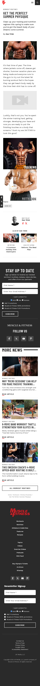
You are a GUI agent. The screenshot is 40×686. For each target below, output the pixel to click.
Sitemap (20, 570)
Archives (20, 567)
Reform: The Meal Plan (28, 248)
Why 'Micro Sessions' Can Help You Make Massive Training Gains (19, 384)
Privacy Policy (20, 645)
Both (14, 300)
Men (19, 300)
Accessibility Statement (20, 649)
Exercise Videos (20, 549)
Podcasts (20, 552)
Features (20, 531)
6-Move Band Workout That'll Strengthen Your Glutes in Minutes (19, 427)
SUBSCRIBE (10, 314)
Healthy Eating (29, 245)
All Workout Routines (20, 488)
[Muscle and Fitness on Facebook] (9, 338)
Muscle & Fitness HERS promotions (17, 306)
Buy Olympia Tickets (20, 563)
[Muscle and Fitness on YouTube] (23, 338)
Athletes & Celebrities (20, 528)
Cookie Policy (20, 647)
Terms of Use (20, 643)
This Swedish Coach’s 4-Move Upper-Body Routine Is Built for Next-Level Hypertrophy (18, 470)
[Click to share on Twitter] (1, 202)
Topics (20, 542)
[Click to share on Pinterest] (1, 206)
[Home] (4, 3)
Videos (19, 546)
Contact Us (20, 641)
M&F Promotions (11, 303)
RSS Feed (20, 556)
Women (26, 300)
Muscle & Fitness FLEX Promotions (17, 308)
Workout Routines (10, 9)
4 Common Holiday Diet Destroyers (11, 249)
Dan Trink (10, 34)
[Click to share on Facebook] (1, 197)
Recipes (20, 535)
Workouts (20, 521)
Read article (8, 394)
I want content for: (20, 297)
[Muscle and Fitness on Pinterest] (30, 338)
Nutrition (11, 245)
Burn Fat (8, 206)
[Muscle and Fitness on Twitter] (16, 338)
